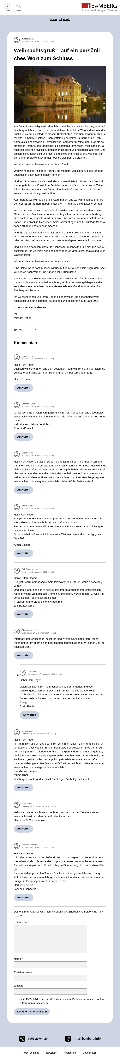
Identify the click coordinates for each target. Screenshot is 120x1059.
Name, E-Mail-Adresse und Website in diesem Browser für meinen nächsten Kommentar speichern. (61, 1001)
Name (18, 958)
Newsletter (51, 1053)
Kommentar (21, 922)
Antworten (23, 387)
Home (53, 19)
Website (18, 985)
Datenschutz (89, 1053)
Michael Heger (28, 39)
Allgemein (64, 19)
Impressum (70, 1053)
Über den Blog (31, 1053)
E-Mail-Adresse (24, 972)
